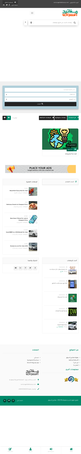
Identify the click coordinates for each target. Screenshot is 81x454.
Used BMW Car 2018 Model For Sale (17, 232)
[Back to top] (6, 440)
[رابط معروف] (71, 379)
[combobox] (40, 99)
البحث (39, 104)
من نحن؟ (75, 363)
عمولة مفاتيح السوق (72, 357)
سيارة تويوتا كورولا (62, 324)
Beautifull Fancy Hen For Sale (19, 191)
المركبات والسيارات (17, 234)
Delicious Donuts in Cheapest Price (17, 204)
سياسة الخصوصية (33, 360)
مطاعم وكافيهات (17, 206)
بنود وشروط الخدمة (33, 363)
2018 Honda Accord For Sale (19, 246)
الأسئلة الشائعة (73, 360)
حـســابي (36, 357)
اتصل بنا (75, 365)
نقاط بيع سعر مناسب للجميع (59, 283)
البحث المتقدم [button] (69, 182)
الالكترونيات (19, 222)
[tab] (73, 118)
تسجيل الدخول (9, 2)
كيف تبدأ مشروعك (71, 154)
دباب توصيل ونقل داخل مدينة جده (58, 269)
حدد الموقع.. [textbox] (72, 99)
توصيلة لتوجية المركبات (61, 311)
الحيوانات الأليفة (18, 193)
